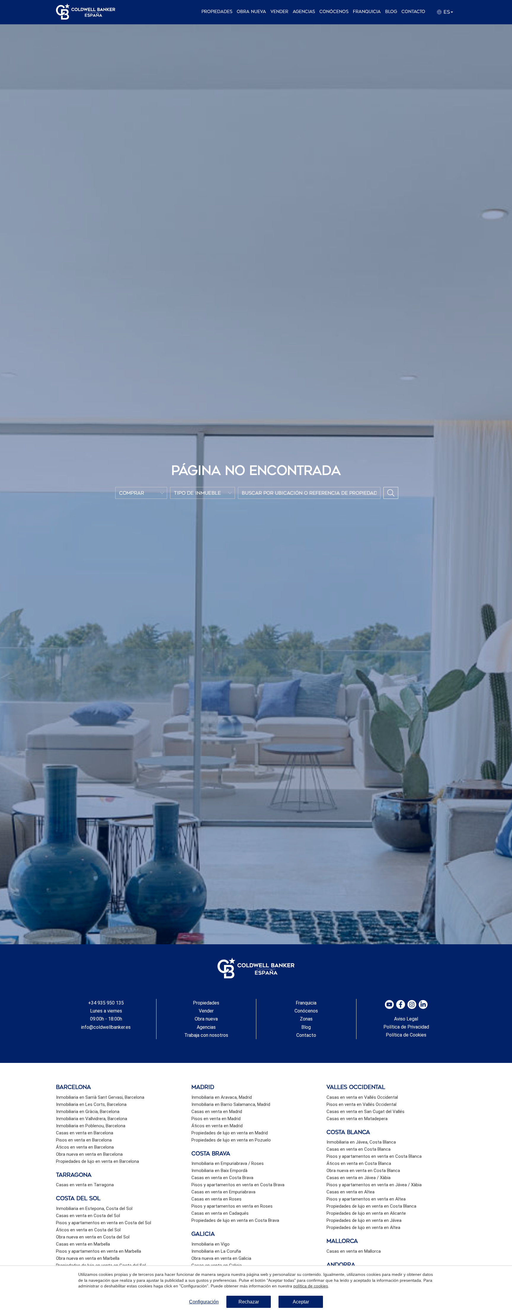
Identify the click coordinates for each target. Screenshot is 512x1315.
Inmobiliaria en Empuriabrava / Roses (227, 1163)
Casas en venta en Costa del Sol (88, 1215)
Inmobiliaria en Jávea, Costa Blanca (361, 1142)
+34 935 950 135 (106, 1003)
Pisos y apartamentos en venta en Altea (366, 1199)
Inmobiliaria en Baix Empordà (219, 1170)
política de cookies (310, 1286)
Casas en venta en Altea (351, 1192)
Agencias (304, 11)
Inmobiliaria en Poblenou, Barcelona (90, 1125)
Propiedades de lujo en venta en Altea (363, 1227)
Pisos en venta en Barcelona (84, 1140)
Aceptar (301, 1301)
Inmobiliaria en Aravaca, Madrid (221, 1097)
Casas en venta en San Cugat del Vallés (365, 1111)
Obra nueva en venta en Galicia (221, 1258)
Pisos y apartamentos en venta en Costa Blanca (374, 1156)
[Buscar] (390, 493)
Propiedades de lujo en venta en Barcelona (97, 1161)
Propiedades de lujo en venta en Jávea (364, 1220)
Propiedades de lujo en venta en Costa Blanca (371, 1206)
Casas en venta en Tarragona (85, 1184)
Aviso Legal (406, 1019)
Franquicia (367, 11)
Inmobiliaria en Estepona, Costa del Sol (94, 1208)
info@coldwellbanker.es (106, 1027)
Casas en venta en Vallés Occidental (362, 1097)
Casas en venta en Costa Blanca (359, 1149)
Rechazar (249, 1301)
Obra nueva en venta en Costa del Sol (92, 1237)
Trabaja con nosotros (206, 1035)
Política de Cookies (406, 1035)
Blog (391, 11)
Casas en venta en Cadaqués (220, 1213)
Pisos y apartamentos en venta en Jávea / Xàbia (374, 1184)
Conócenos (333, 11)
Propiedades (216, 11)
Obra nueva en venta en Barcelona (89, 1154)
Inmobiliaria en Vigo (210, 1244)
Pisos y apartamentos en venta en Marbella (98, 1251)
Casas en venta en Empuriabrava (223, 1192)
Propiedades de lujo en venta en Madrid (229, 1133)
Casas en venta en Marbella (83, 1244)
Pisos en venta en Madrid (216, 1118)
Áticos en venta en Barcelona (85, 1147)
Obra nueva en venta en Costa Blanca (363, 1170)
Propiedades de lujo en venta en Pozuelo (231, 1140)
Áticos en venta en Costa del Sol (88, 1230)
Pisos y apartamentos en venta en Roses (232, 1206)
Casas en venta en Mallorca (354, 1251)
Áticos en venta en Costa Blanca (359, 1163)
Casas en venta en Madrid (216, 1111)
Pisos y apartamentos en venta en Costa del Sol (103, 1222)
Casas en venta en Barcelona (84, 1133)
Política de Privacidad (406, 1027)
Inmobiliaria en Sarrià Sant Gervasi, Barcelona (100, 1097)
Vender (279, 11)
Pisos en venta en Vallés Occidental (361, 1104)
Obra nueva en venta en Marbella (87, 1258)
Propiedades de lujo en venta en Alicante (366, 1213)
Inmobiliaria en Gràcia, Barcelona (87, 1111)
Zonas (306, 1019)
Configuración (204, 1301)
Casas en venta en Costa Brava (222, 1177)
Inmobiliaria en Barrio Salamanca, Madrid (230, 1104)
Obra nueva (251, 11)
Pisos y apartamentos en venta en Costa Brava (237, 1184)
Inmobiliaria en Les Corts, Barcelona (91, 1104)
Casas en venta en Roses (216, 1199)
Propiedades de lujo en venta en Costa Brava (235, 1220)
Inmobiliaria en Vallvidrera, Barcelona (91, 1118)
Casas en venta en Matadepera (357, 1118)
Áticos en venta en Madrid (217, 1125)
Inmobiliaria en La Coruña (216, 1251)
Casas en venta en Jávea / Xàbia (359, 1177)
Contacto (413, 11)
